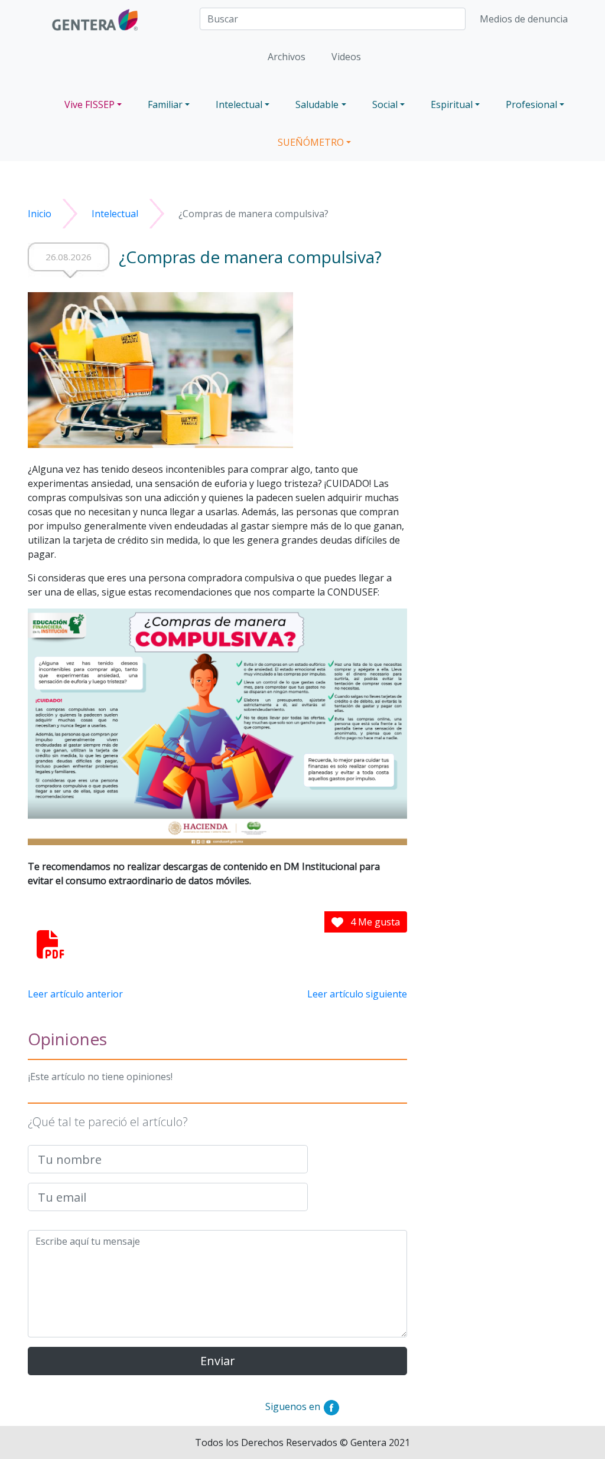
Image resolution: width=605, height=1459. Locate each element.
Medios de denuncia (524, 18)
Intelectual (115, 213)
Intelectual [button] (239, 104)
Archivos (286, 56)
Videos (346, 56)
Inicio (39, 213)
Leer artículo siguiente (357, 993)
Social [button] (385, 104)
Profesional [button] (531, 104)
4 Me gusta (374, 921)
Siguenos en (294, 1406)
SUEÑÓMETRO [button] (311, 142)
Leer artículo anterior (75, 993)
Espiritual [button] (452, 104)
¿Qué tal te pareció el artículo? (108, 1122)
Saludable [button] (317, 104)
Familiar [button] (165, 104)
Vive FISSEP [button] (89, 104)
